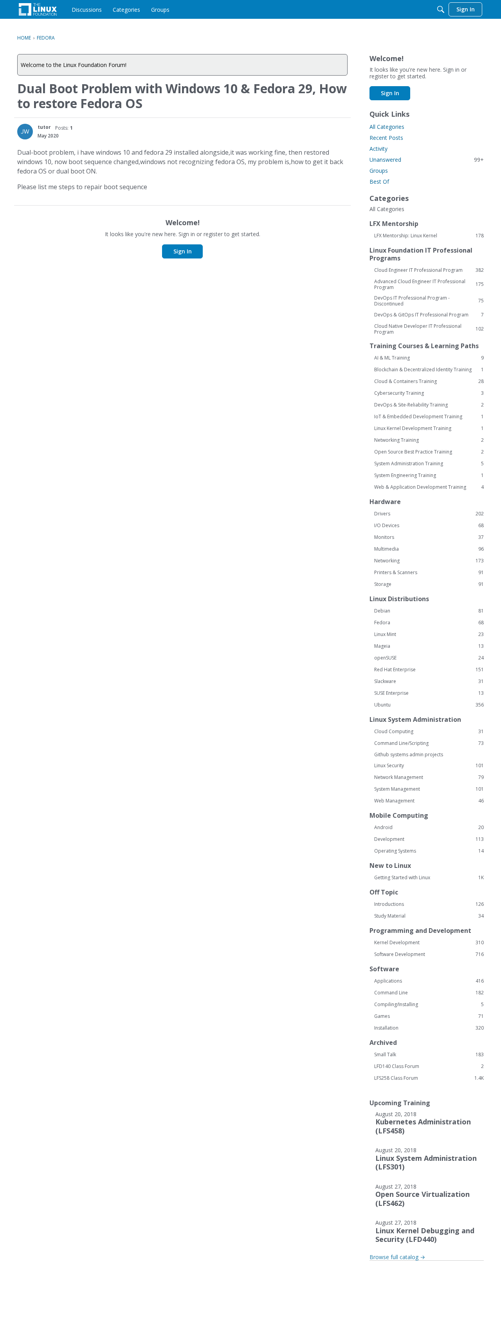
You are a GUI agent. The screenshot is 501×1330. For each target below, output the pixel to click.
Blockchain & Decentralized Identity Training (429, 369)
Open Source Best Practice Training (429, 451)
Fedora (429, 622)
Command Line (429, 992)
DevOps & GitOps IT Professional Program (429, 314)
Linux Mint (429, 634)
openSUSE (429, 657)
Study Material (429, 916)
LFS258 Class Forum (429, 1078)
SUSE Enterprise (429, 693)
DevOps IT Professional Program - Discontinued (429, 301)
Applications (429, 981)
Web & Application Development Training (429, 487)
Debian (429, 610)
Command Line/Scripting (429, 743)
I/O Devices (429, 525)
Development (429, 839)
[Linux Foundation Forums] (38, 9)
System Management (429, 789)
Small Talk (429, 1054)
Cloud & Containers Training (429, 381)
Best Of (379, 181)
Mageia (429, 646)
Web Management (429, 800)
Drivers (429, 513)
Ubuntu (429, 704)
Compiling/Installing (429, 1004)
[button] (25, 131)
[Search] (441, 9)
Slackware (429, 681)
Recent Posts (386, 137)
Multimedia (429, 549)
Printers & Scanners (429, 572)
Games (429, 1016)
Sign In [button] (182, 251)
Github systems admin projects (408, 754)
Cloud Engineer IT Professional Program (429, 270)
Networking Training (429, 440)
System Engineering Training (429, 475)
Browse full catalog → (397, 1257)
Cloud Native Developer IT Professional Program (429, 329)
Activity (378, 148)
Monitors (429, 537)
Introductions (429, 904)
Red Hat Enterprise (429, 669)
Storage (429, 584)
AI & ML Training (429, 357)
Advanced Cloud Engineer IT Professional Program (429, 284)
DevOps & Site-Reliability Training (429, 404)
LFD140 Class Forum (429, 1066)
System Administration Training (429, 463)
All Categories (386, 126)
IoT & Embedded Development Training (429, 416)
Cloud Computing (429, 731)
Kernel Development (429, 942)
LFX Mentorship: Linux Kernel (429, 235)
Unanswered (426, 159)
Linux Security (429, 765)
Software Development (429, 954)
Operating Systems (429, 851)
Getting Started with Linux (429, 877)
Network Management (429, 777)
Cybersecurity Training (429, 393)
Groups (378, 170)
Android (429, 827)
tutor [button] (44, 127)
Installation (429, 1028)
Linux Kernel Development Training (429, 428)
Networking (429, 560)
